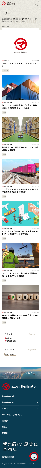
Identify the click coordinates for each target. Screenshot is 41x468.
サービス (5, 408)
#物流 (6, 354)
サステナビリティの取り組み (12, 415)
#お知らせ (13, 354)
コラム (4, 427)
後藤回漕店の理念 (8, 396)
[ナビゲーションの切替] (37, 3)
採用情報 (5, 433)
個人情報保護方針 (8, 457)
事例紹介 (5, 421)
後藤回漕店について (9, 402)
